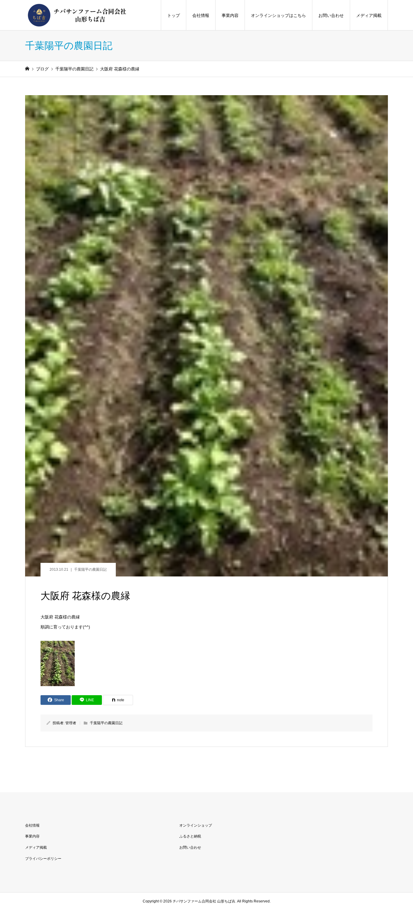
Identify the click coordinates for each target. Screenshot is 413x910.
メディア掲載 (369, 15)
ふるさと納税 (190, 836)
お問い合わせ (331, 15)
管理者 (70, 723)
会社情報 (200, 15)
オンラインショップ (195, 825)
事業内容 (230, 15)
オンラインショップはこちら (278, 15)
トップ (173, 15)
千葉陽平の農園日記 (90, 569)
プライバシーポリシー (43, 859)
